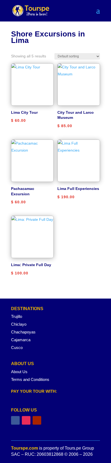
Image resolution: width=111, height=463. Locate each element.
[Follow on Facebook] (15, 420)
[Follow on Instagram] (26, 420)
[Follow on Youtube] (37, 420)
